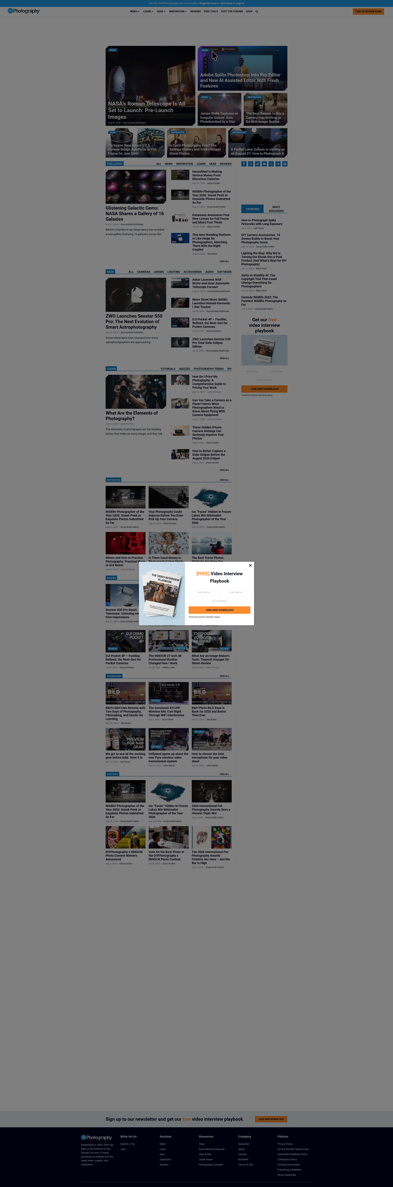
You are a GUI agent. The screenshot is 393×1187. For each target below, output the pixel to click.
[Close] (250, 565)
